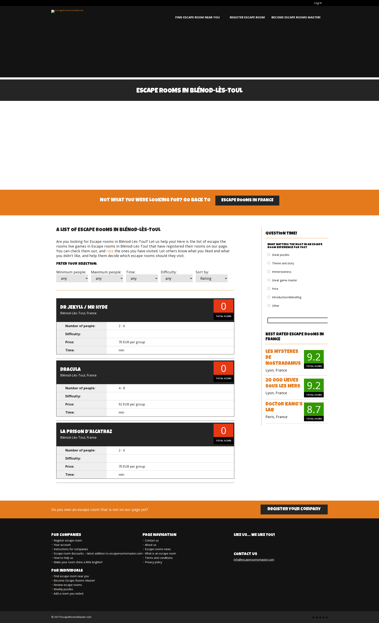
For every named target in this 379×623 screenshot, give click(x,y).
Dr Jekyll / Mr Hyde (84, 307)
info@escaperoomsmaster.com (254, 559)
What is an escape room (160, 553)
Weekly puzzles (63, 589)
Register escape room (247, 17)
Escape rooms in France (247, 200)
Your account (62, 545)
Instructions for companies (71, 549)
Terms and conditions (159, 558)
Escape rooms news (158, 549)
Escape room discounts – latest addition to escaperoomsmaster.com (98, 553)
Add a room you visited (68, 593)
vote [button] (301, 320)
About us (150, 545)
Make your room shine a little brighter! (78, 562)
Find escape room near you (197, 17)
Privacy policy (153, 562)
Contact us (152, 540)
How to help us (63, 558)
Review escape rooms (68, 585)
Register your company (294, 509)
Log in (318, 3)
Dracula (70, 369)
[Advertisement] (189, 49)
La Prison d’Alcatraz (86, 432)
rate (110, 251)
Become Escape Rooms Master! (295, 17)
